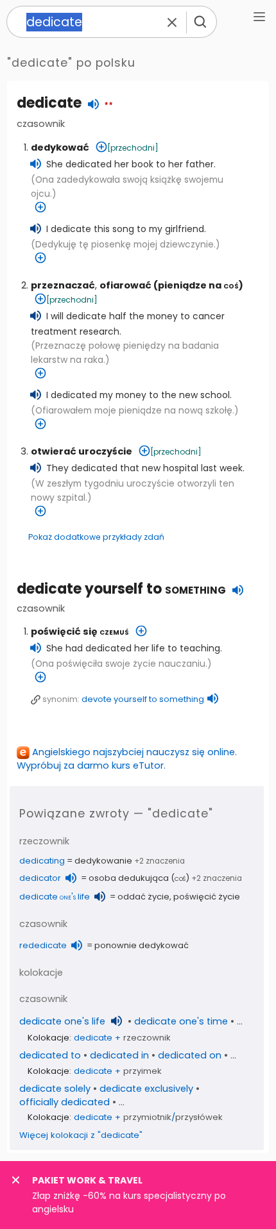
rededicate (43, 945)
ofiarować (125, 285)
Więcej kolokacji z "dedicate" (80, 1135)
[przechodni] (133, 147)
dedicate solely (55, 1088)
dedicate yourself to (121, 589)
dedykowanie (103, 861)
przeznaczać (63, 285)
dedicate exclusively (146, 1088)
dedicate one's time (181, 1021)
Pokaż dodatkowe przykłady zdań (96, 536)
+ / (148, 1117)
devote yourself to (143, 699)
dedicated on (189, 1055)
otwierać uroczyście (81, 451)
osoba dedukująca (129, 878)
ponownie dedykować (141, 945)
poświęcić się (80, 631)
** (108, 105)
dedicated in (119, 1055)
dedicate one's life (62, 1021)
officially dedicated (64, 1102)
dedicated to (50, 1055)
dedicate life (54, 896)
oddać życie (143, 896)
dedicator (40, 878)
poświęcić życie (206, 896)
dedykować (60, 147)
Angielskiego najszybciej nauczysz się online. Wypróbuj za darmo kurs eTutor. (127, 759)
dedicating (42, 861)
